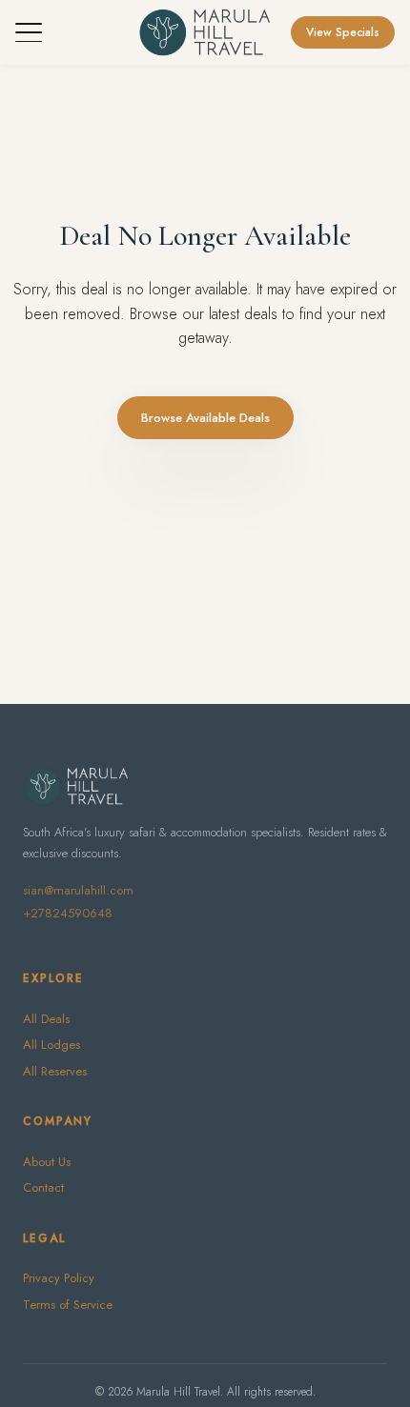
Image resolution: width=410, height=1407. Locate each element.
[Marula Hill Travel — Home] (204, 32)
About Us (47, 1162)
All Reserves (55, 1071)
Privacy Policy (58, 1278)
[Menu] (28, 32)
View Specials (342, 32)
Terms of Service (68, 1305)
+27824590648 (68, 913)
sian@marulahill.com (78, 890)
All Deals (46, 1019)
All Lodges (51, 1044)
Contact (43, 1187)
